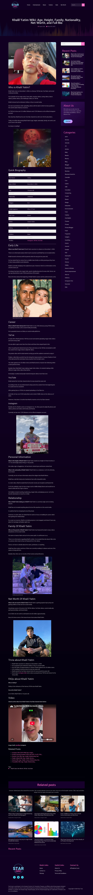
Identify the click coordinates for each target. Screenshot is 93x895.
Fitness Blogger (69, 227)
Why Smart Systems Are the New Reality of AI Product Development (77, 93)
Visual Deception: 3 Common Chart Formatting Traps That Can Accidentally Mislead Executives (77, 86)
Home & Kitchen (69, 268)
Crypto (67, 196)
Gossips (67, 249)
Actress (67, 139)
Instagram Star (69, 281)
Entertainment (36, 5)
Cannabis (67, 177)
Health (67, 259)
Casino (66, 183)
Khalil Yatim (14, 768)
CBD (66, 187)
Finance (67, 221)
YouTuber (30, 768)
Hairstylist (68, 256)
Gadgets (67, 237)
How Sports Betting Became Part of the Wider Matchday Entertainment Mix (77, 63)
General (67, 246)
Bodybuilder (68, 168)
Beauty (67, 158)
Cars (66, 180)
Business (67, 171)
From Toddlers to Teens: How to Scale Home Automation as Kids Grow (77, 70)
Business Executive (70, 174)
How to (67, 274)
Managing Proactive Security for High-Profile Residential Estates (77, 77)
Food (66, 230)
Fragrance (67, 234)
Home (28, 5)
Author (67, 149)
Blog (66, 161)
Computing (68, 193)
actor (66, 136)
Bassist (67, 155)
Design (67, 202)
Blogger (67, 165)
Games (67, 243)
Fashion (51, 5)
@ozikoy (18, 745)
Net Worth (63, 5)
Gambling (67, 240)
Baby (66, 152)
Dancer (67, 199)
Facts (66, 212)
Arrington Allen (23, 673)
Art (66, 146)
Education (67, 205)
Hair (66, 252)
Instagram (30, 240)
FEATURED (68, 218)
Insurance (67, 284)
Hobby (67, 265)
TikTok (35, 240)
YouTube (40, 240)
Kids (66, 287)
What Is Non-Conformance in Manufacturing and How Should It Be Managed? (77, 55)
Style (56, 5)
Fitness (67, 224)
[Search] (83, 4)
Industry (67, 277)
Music (44, 5)
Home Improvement (70, 271)
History (67, 262)
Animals (67, 143)
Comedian (67, 190)
